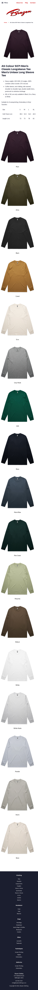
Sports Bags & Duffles (19, 927)
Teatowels (19, 943)
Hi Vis (19, 895)
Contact (32, 3)
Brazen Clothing (24, 986)
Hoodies (19, 881)
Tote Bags (19, 922)
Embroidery (19, 957)
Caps (19, 909)
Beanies (19, 913)
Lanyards (19, 941)
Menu (6, 3)
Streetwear (19, 925)
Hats (19, 911)
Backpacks (19, 929)
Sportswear (19, 890)
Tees (19, 879)
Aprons (19, 900)
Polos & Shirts (19, 888)
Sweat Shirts (19, 883)
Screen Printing (19, 952)
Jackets (19, 897)
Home (5, 22)
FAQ (26, 3)
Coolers (19, 932)
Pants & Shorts (19, 893)
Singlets (19, 886)
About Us (19, 3)
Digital (19, 954)
